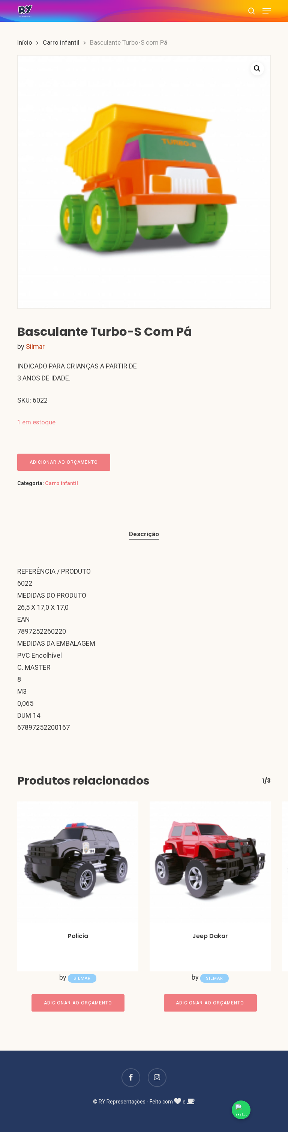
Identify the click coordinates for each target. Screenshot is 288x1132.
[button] (266, 11)
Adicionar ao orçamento (64, 462)
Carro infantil (61, 42)
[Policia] (77, 862)
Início (24, 42)
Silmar (35, 346)
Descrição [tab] (144, 534)
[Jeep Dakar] (210, 862)
